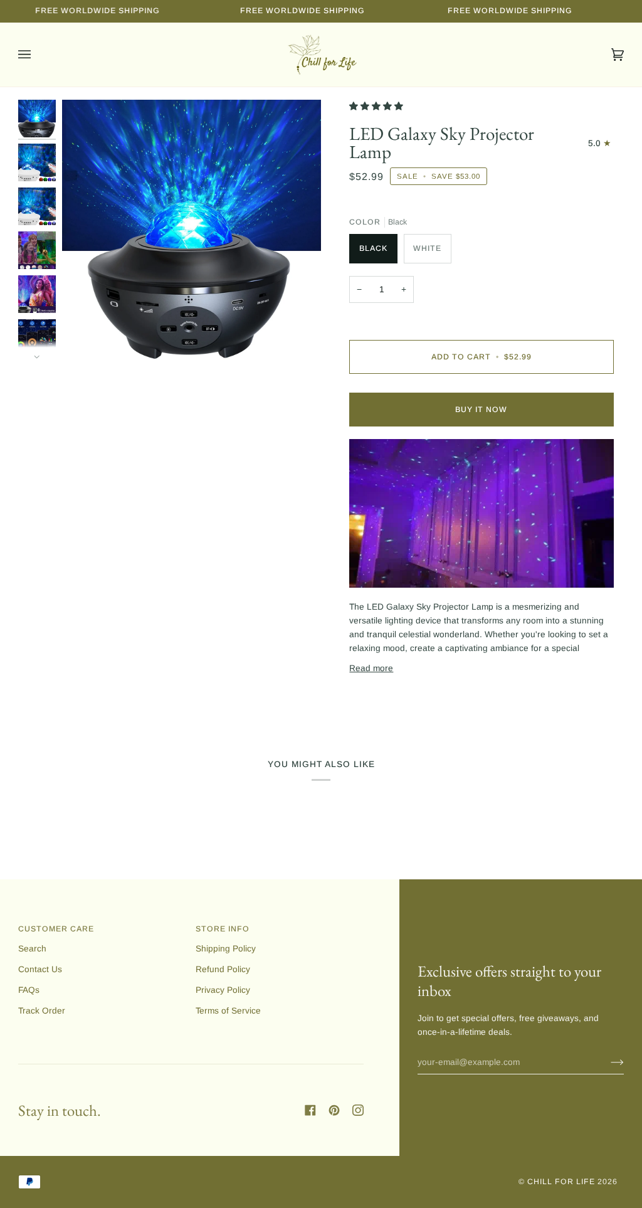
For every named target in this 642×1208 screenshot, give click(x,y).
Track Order (41, 1010)
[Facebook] (310, 1110)
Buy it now (481, 409)
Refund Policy (223, 969)
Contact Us (40, 969)
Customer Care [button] (56, 929)
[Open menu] (37, 55)
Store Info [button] (223, 929)
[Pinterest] (334, 1110)
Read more (371, 668)
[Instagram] (358, 1110)
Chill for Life (561, 1181)
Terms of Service (228, 1010)
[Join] (607, 1062)
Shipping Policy (226, 948)
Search (32, 948)
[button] (377, 106)
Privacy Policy (223, 990)
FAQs (28, 990)
